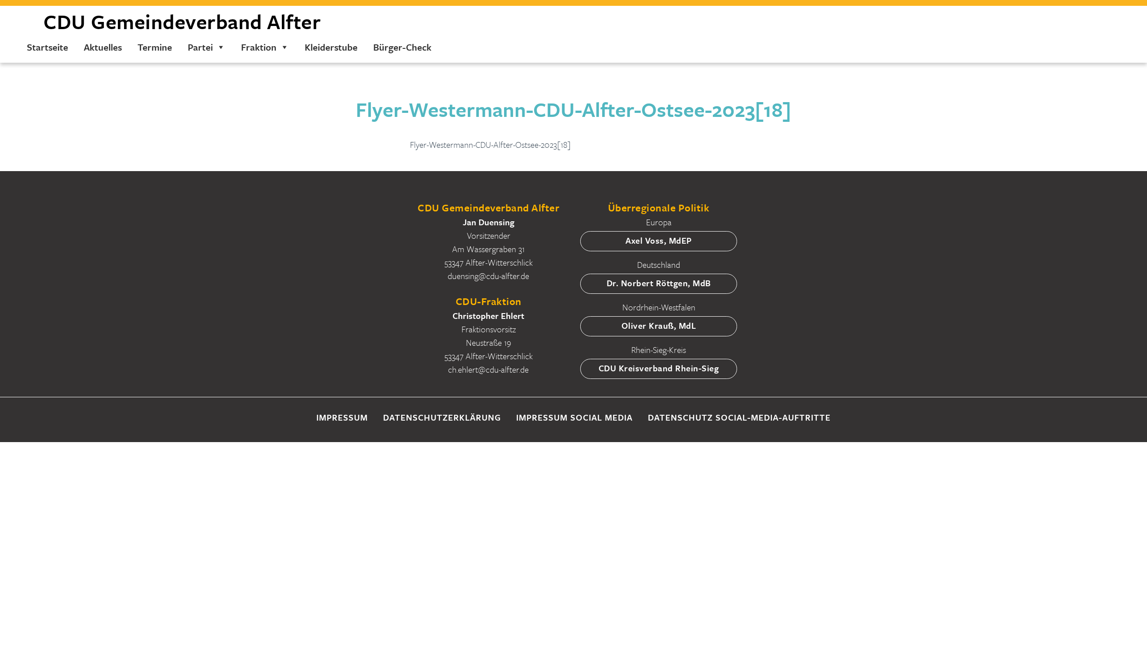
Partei (200, 47)
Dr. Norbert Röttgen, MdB (659, 283)
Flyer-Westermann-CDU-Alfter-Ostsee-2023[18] (490, 144)
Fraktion (258, 47)
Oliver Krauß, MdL (658, 325)
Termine (155, 47)
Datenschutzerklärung (442, 417)
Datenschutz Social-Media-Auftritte (739, 417)
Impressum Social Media (574, 417)
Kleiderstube (331, 47)
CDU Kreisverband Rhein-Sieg (659, 368)
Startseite (47, 47)
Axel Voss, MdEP (658, 240)
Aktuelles (103, 47)
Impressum (342, 417)
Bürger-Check (402, 47)
